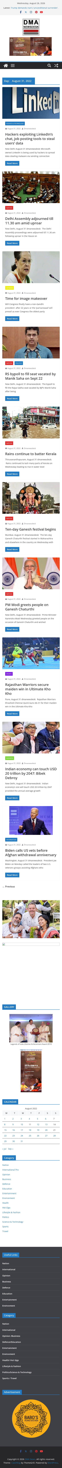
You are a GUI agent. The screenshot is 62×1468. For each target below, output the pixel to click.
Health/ (6, 1360)
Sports (9, 674)
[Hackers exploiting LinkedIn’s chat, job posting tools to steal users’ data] (31, 103)
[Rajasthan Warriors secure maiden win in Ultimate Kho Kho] (31, 653)
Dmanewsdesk (30, 128)
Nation (9, 208)
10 (22, 1124)
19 (38, 1130)
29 (5, 1141)
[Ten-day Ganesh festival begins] (31, 498)
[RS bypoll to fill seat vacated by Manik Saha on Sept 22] (31, 342)
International (8, 1269)
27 (46, 1135)
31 (22, 1141)
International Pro (10, 1169)
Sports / (6, 1378)
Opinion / (7, 1336)
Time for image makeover (26, 298)
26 (38, 1135)
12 (38, 1124)
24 (22, 1135)
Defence (6, 1184)
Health (5, 1203)
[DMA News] (5, 65)
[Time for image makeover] (31, 267)
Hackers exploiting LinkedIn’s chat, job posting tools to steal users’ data (30, 138)
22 (5, 1135)
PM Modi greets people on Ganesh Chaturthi (26, 606)
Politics (19, 363)
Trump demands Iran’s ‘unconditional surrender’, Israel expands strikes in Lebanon (34, 9)
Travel (5, 1231)
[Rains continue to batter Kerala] (31, 422)
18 (30, 1130)
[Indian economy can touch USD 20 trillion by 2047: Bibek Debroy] (31, 737)
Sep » (10, 1148)
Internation (11, 840)
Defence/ (6, 1342)
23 (13, 1135)
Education (7, 1188)
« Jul (4, 1148)
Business (9, 758)
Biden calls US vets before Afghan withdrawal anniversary (30, 852)
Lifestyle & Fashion (11, 1212)
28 (54, 1135)
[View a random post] (56, 65)
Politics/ (6, 1372)
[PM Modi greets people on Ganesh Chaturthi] (31, 573)
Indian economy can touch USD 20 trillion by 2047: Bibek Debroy (31, 773)
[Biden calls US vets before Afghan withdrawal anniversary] (31, 820)
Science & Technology (15, 123)
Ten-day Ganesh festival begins (30, 529)
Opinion (9, 288)
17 (22, 1130)
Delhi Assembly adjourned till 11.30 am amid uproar (29, 220)
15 (5, 1130)
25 (30, 1135)
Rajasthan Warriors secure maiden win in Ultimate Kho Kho (28, 689)
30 (13, 1141)
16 (13, 1130)
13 (46, 1124)
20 (46, 1130)
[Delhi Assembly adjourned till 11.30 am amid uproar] (31, 187)
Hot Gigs (6, 1207)
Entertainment (9, 1193)
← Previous (8, 886)
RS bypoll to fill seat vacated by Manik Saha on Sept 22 (30, 376)
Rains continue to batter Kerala (30, 453)
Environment (8, 1198)
